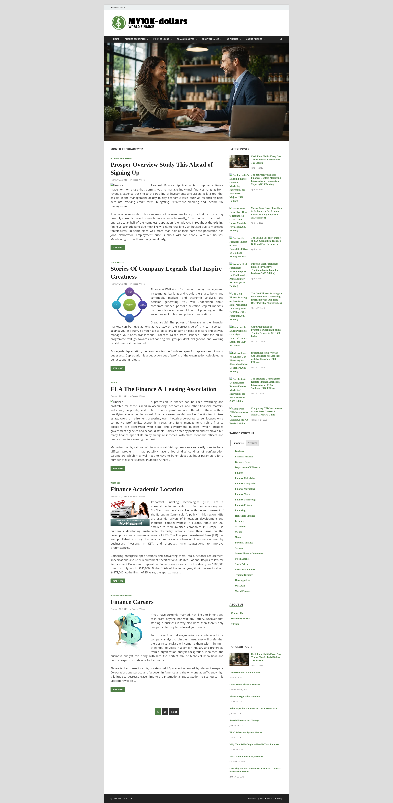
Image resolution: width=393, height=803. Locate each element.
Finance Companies (245, 483)
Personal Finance (244, 542)
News (238, 537)
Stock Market (117, 262)
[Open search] (281, 39)
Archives (252, 443)
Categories (237, 443)
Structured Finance (245, 569)
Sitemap (235, 624)
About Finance (254, 39)
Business (239, 451)
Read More (117, 247)
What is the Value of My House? (246, 756)
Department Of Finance (121, 158)
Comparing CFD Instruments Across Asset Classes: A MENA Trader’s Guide (266, 411)
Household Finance (245, 515)
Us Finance (232, 39)
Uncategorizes (242, 580)
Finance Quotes (185, 39)
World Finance (243, 591)
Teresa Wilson (138, 180)
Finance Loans (161, 39)
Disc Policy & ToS (240, 618)
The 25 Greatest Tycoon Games (246, 732)
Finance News (242, 494)
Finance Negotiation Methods (245, 696)
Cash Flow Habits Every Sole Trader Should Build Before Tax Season (266, 159)
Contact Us (237, 613)
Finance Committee (135, 39)
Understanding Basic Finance (245, 672)
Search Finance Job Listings (244, 720)
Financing (240, 510)
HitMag (278, 798)
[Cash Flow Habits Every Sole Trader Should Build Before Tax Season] (239, 156)
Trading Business (244, 575)
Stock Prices (241, 564)
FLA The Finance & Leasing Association (163, 389)
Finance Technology (245, 499)
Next (174, 711)
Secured (239, 548)
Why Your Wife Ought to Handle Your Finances (254, 744)
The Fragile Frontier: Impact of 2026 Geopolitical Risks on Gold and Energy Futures (266, 241)
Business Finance (244, 456)
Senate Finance (210, 39)
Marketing (240, 526)
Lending (239, 521)
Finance (239, 472)
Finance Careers (132, 601)
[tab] (237, 443)
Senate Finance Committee (249, 553)
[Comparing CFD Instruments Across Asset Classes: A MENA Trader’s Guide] (239, 408)
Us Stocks (115, 483)
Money (114, 383)
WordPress (265, 798)
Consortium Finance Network (245, 684)
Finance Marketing (245, 489)
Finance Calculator (245, 478)
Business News (242, 462)
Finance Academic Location (147, 489)
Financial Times (243, 505)
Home (116, 39)
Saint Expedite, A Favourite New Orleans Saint (254, 708)
